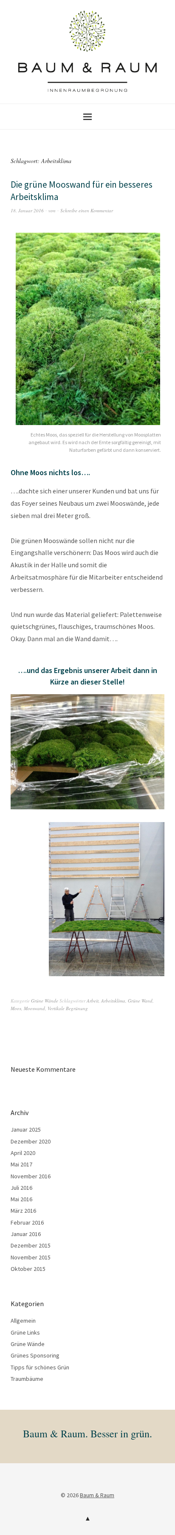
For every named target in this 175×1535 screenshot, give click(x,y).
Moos (16, 1008)
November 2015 (31, 1257)
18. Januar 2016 (27, 210)
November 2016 (31, 1176)
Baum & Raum (97, 1495)
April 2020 (23, 1153)
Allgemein (23, 1320)
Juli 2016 (21, 1187)
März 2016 (23, 1210)
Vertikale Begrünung (68, 1008)
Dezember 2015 (31, 1245)
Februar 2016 (27, 1222)
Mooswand (34, 1008)
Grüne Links (25, 1332)
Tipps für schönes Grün (40, 1367)
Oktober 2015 (28, 1269)
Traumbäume (27, 1379)
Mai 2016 (21, 1199)
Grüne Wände (44, 1000)
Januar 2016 (26, 1234)
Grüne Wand (140, 1000)
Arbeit (93, 1000)
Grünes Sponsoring (35, 1355)
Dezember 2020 (31, 1141)
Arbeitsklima (113, 1000)
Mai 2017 (21, 1164)
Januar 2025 (26, 1129)
